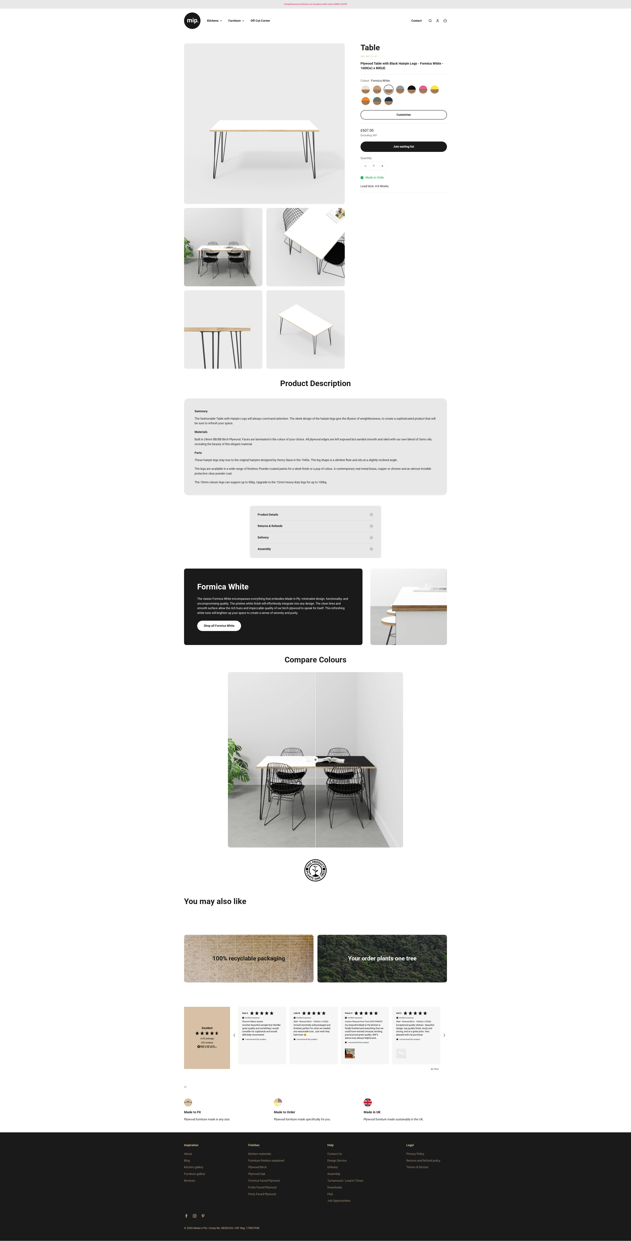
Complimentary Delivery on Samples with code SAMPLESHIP (315, 4)
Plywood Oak (256, 1174)
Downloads (334, 1187)
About (188, 1154)
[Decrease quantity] (365, 166)
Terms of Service (417, 1167)
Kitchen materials (259, 1154)
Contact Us (334, 1154)
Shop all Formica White (219, 625)
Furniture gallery (194, 1174)
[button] (234, 1035)
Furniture (234, 20)
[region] (339, 1035)
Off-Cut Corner (260, 20)
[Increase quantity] (382, 166)
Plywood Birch (257, 1167)
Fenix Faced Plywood (262, 1194)
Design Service (337, 1160)
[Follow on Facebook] (186, 1216)
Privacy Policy (415, 1154)
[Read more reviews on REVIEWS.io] (207, 1047)
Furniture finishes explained (266, 1160)
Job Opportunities (339, 1200)
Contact (416, 20)
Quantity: (366, 158)
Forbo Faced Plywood (262, 1187)
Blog (187, 1160)
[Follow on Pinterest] (203, 1216)
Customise (404, 114)
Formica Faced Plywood (264, 1180)
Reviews (189, 1180)
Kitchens (213, 20)
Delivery (332, 1167)
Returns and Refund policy (423, 1160)
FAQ (330, 1194)
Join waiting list (403, 146)
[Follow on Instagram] (194, 1216)
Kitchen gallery (193, 1167)
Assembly (333, 1174)
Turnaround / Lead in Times (345, 1180)
